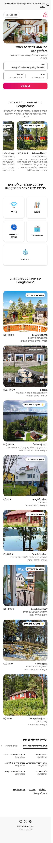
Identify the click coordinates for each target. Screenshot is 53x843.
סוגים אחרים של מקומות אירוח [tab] (35, 746)
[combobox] (25, 67)
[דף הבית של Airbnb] (45, 14)
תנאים (21, 829)
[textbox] (36, 77)
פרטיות (29, 829)
